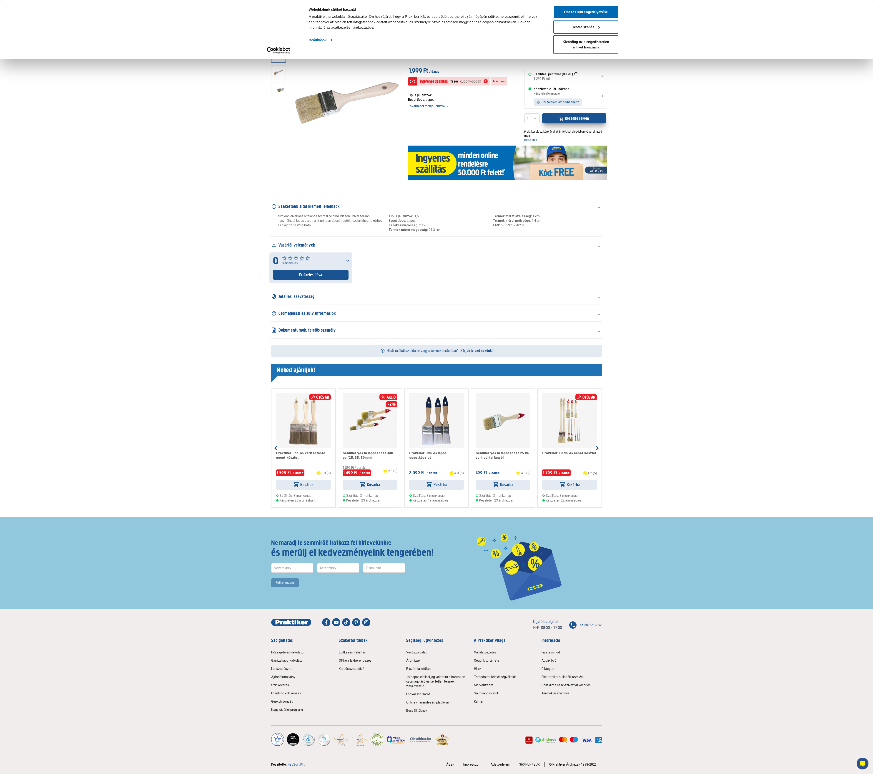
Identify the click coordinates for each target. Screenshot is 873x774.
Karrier (479, 701)
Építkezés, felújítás (352, 652)
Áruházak (413, 660)
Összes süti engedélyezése (586, 12)
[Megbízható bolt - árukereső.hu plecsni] (377, 739)
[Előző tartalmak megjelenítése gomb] (275, 448)
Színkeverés (280, 685)
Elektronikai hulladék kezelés (562, 677)
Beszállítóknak (416, 710)
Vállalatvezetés (485, 652)
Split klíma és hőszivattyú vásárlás (566, 685)
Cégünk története (486, 660)
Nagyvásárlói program (287, 709)
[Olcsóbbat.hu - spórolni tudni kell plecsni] (420, 739)
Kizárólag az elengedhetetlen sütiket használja (586, 44)
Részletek (530, 139)
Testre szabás (583, 27)
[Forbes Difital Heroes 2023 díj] (293, 739)
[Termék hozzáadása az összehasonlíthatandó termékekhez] (284, 395)
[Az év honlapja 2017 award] (360, 739)
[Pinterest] (356, 622)
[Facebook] (326, 622)
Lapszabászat (281, 669)
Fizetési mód (551, 652)
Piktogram (549, 669)
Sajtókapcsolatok (486, 693)
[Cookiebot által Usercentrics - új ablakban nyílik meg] (279, 50)
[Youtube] (336, 622)
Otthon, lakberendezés (355, 660)
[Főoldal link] (291, 622)
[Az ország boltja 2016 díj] (341, 739)
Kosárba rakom (577, 118)
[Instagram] (366, 622)
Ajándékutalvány (283, 677)
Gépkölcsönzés (282, 701)
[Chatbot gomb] (862, 763)
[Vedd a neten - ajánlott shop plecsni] (396, 739)
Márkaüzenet (483, 685)
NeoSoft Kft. (296, 764)
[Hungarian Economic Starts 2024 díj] (277, 739)
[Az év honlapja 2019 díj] (324, 739)
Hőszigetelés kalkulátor (288, 652)
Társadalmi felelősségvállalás (495, 677)
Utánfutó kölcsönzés (286, 693)
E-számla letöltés (418, 669)
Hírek (477, 669)
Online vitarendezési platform (427, 702)
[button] (575, 76)
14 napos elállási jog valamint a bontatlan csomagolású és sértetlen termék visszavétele (435, 681)
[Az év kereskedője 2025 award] (442, 739)
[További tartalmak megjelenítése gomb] (279, 164)
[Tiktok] (346, 622)
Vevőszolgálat (416, 652)
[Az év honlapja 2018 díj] (308, 739)
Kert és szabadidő (351, 669)
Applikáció (549, 660)
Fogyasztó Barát (418, 694)
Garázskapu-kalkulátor (287, 660)
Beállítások (317, 40)
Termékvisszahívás (555, 693)
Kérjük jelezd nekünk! (476, 351)
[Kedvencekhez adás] (278, 395)
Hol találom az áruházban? (560, 102)
